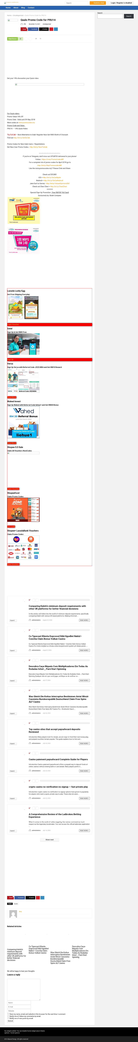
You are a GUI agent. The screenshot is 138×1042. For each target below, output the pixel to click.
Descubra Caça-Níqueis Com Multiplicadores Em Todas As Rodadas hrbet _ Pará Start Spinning (58, 667)
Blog (23, 8)
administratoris (36, 620)
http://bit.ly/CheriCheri (58, 186)
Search (99, 13)
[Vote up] (37, 600)
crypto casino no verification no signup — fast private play (58, 787)
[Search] (86, 3)
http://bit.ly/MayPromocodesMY (49, 165)
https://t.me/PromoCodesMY (53, 159)
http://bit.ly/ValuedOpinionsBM (57, 183)
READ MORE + (84, 620)
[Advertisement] (49, 61)
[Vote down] (33, 600)
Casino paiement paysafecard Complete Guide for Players (58, 759)
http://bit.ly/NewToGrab (38, 147)
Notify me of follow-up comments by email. (25, 1016)
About (15, 8)
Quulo (16, 904)
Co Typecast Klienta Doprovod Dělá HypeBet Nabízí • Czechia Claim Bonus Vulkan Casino (55, 637)
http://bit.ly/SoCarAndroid (53, 180)
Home (8, 8)
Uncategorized (18, 15)
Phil (25, 24)
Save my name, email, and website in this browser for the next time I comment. (38, 1014)
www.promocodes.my (27, 123)
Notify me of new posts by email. (21, 1018)
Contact (31, 8)
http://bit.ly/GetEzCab (22, 138)
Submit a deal (99, 3)
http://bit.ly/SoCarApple (52, 177)
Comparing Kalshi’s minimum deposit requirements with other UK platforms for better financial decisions (57, 607)
